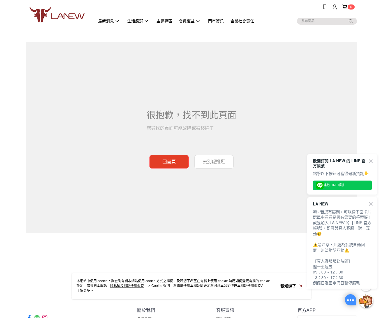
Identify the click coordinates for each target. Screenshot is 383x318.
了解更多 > (85, 291)
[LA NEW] (57, 15)
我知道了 (288, 286)
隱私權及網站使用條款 (127, 286)
